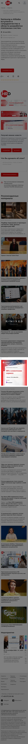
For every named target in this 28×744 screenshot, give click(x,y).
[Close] (26, 358)
